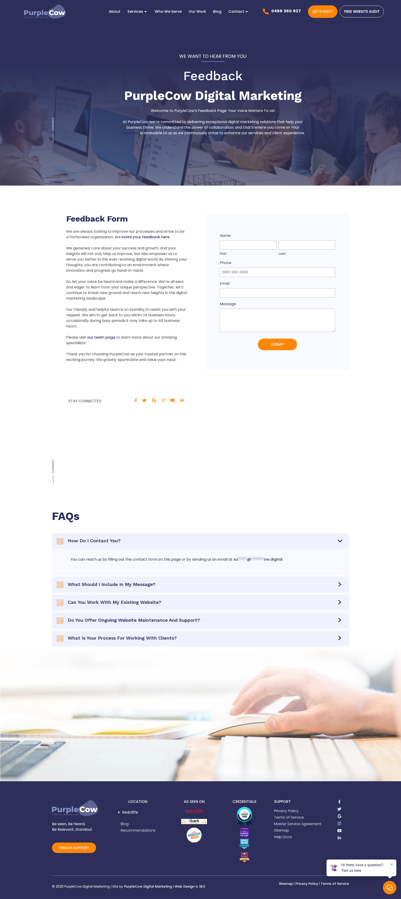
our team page (101, 337)
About (114, 11)
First (223, 253)
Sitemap (286, 883)
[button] (137, 812)
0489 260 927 (286, 10)
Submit (277, 344)
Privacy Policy (306, 883)
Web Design (185, 886)
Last (282, 253)
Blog (217, 11)
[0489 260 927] (266, 11)
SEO (202, 886)
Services (135, 11)
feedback (130, 133)
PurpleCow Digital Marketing (148, 886)
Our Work (197, 11)
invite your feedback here (145, 237)
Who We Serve (168, 11)
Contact (236, 11)
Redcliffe (130, 812)
